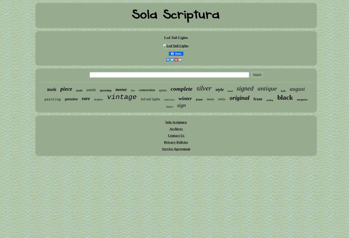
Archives (176, 129)
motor (121, 89)
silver (204, 88)
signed (245, 88)
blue (133, 90)
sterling (269, 100)
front (257, 99)
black (285, 97)
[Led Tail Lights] (176, 46)
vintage (122, 97)
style (219, 89)
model (79, 90)
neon (210, 99)
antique (267, 88)
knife (283, 91)
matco (169, 106)
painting (53, 99)
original (239, 97)
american (169, 99)
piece (66, 89)
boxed (230, 91)
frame (199, 99)
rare (86, 98)
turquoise (302, 99)
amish (91, 90)
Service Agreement (176, 149)
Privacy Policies (176, 142)
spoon (163, 90)
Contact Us (176, 136)
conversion (147, 90)
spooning (105, 90)
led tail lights (150, 99)
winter (185, 98)
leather (98, 99)
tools (51, 89)
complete (181, 88)
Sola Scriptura (176, 122)
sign (181, 105)
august (297, 89)
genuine (71, 99)
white (222, 99)
